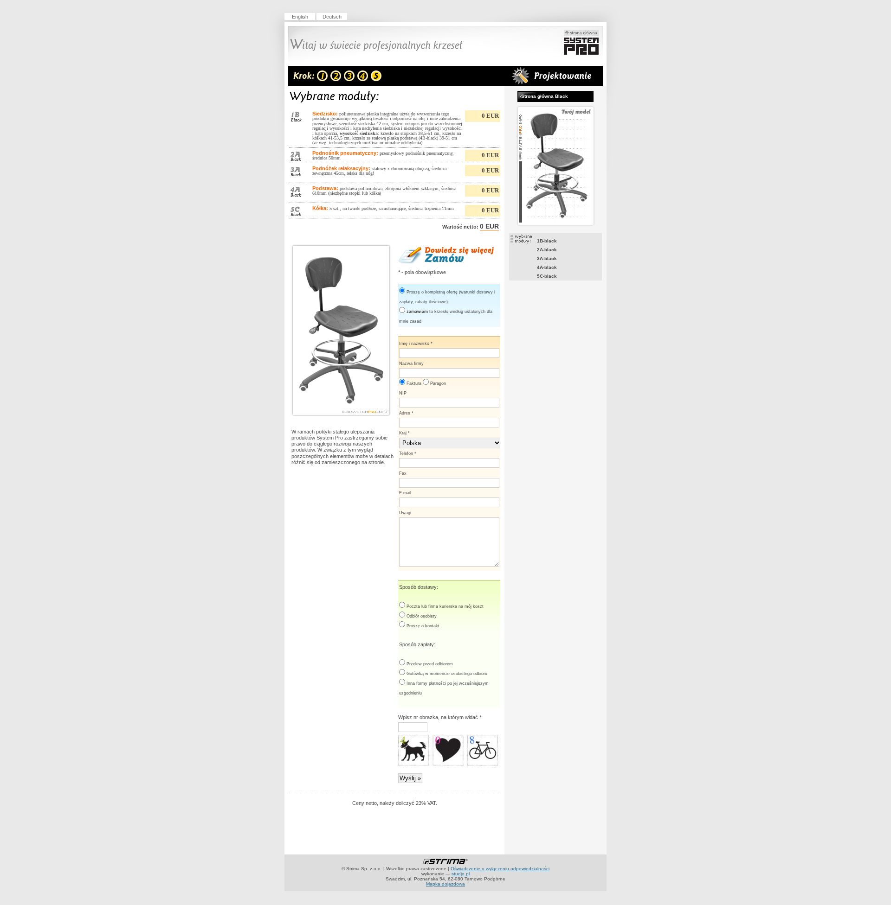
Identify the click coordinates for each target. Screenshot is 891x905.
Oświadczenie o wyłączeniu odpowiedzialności (500, 868)
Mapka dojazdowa (445, 883)
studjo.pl (461, 873)
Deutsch (332, 16)
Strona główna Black (544, 96)
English (300, 16)
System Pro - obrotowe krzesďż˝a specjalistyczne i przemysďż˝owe (581, 42)
